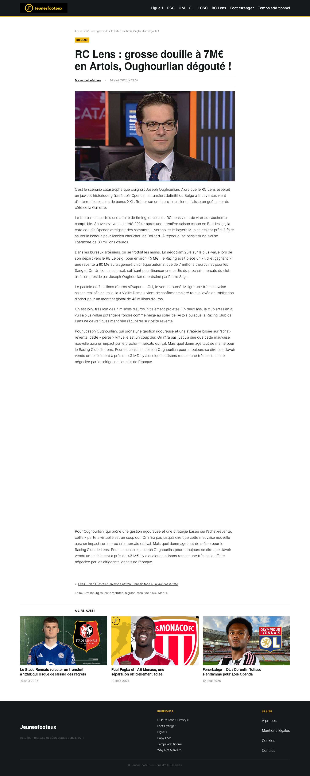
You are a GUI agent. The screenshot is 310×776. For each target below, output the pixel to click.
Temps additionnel (169, 744)
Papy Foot (164, 738)
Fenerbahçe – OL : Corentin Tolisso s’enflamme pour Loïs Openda (232, 672)
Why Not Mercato (169, 750)
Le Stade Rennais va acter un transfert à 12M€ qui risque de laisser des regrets (53, 672)
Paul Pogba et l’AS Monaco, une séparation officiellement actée (137, 672)
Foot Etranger (166, 726)
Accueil (79, 31)
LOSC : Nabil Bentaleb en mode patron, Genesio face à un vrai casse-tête (128, 584)
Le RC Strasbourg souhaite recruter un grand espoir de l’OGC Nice (119, 593)
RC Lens (82, 40)
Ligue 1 (162, 732)
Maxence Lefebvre (88, 80)
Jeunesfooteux (38, 727)
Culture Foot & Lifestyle (173, 720)
